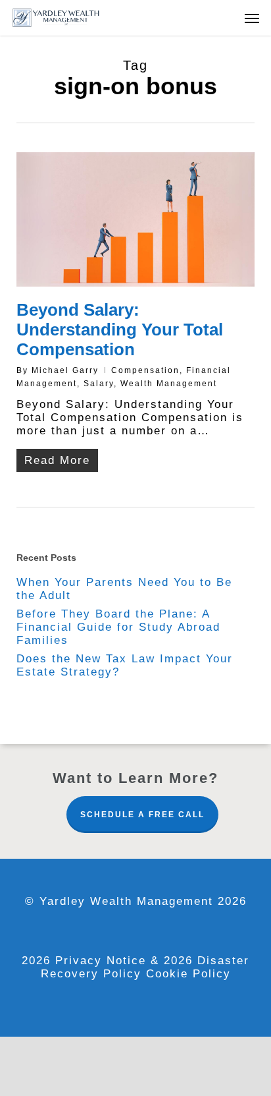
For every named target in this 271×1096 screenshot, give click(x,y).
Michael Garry (65, 370)
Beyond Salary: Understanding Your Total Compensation (119, 329)
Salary (99, 383)
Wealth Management (168, 383)
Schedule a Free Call (142, 814)
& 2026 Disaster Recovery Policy (145, 967)
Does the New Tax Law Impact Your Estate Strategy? (124, 665)
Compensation (145, 370)
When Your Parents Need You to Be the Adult (124, 589)
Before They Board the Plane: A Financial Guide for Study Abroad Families (118, 627)
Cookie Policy (188, 973)
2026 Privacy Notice (86, 960)
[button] (252, 17)
